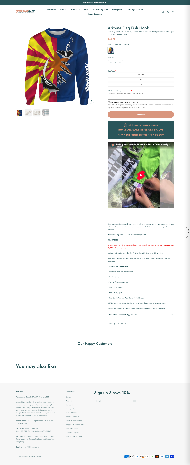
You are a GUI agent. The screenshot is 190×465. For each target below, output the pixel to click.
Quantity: (111, 57)
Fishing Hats (117, 9)
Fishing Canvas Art (135, 9)
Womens (74, 9)
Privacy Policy (71, 409)
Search (68, 397)
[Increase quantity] (120, 62)
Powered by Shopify (35, 456)
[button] (141, 314)
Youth (86, 9)
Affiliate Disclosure (72, 416)
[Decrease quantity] (111, 62)
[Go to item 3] (36, 113)
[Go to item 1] (19, 113)
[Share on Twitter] (118, 323)
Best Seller (51, 9)
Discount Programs (72, 432)
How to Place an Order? (74, 436)
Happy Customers (95, 14)
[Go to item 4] (45, 113)
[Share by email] (126, 323)
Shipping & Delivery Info (75, 424)
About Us (69, 401)
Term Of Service (71, 413)
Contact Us (69, 405)
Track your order (72, 428)
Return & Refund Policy (74, 420)
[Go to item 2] (28, 113)
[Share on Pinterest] (122, 323)
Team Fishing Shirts (100, 9)
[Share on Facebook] (114, 323)
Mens (62, 9)
